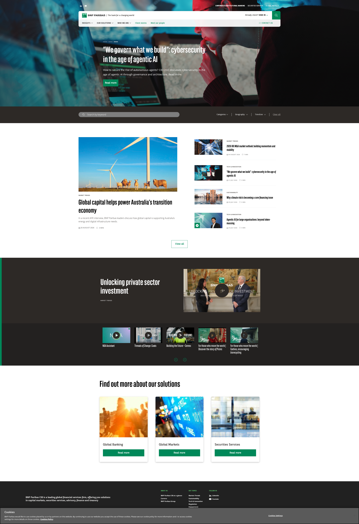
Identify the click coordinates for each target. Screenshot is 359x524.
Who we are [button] (123, 23)
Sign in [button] (255, 15)
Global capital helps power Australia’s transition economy (148, 55)
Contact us (267, 23)
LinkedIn (215, 495)
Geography (240, 115)
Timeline (259, 115)
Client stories (141, 23)
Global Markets (272, 6)
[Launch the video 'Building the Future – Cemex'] (180, 335)
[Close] (354, 515)
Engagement (193, 507)
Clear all (276, 115)
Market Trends (106, 300)
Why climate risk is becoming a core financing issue (250, 197)
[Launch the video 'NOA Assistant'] (116, 335)
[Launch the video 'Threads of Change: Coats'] (148, 335)
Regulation (193, 504)
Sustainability (194, 498)
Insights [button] (86, 23)
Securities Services (255, 6)
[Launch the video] (222, 290)
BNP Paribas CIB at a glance (171, 495)
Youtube (215, 499)
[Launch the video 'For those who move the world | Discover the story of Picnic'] (212, 335)
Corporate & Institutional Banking (230, 6)
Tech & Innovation (196, 501)
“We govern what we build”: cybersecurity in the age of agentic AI (251, 173)
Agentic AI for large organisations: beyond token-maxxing (248, 221)
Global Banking (113, 444)
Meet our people (158, 23)
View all (179, 244)
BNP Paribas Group (168, 501)
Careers (164, 498)
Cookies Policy (46, 519)
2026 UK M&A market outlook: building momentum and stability (251, 148)
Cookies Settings (275, 515)
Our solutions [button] (104, 23)
